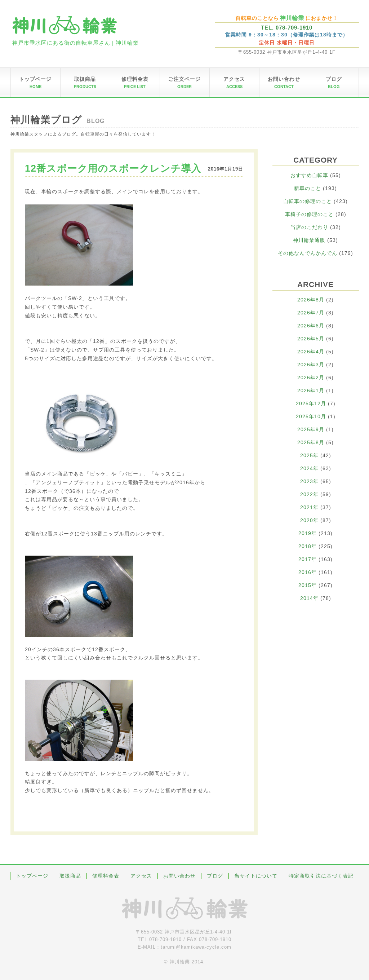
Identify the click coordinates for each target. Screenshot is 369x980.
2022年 (309, 494)
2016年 (307, 572)
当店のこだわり (309, 227)
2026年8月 (310, 300)
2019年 (307, 533)
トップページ (32, 876)
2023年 (309, 481)
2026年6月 (310, 325)
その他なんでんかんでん (307, 253)
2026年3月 (310, 364)
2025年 (309, 455)
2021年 (309, 507)
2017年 (307, 559)
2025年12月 (311, 403)
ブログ (215, 876)
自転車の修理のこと (307, 201)
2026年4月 (310, 351)
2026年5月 (310, 338)
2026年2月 (310, 377)
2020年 (309, 520)
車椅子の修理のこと (309, 214)
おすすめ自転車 (309, 175)
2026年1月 (310, 390)
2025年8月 (310, 442)
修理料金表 (105, 876)
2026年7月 (310, 312)
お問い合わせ (179, 876)
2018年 (307, 546)
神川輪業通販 (309, 240)
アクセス (141, 876)
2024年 (309, 468)
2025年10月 (311, 416)
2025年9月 (310, 429)
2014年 (309, 598)
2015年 (307, 585)
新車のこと (307, 188)
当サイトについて (255, 876)
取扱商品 (70, 876)
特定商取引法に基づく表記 (321, 876)
